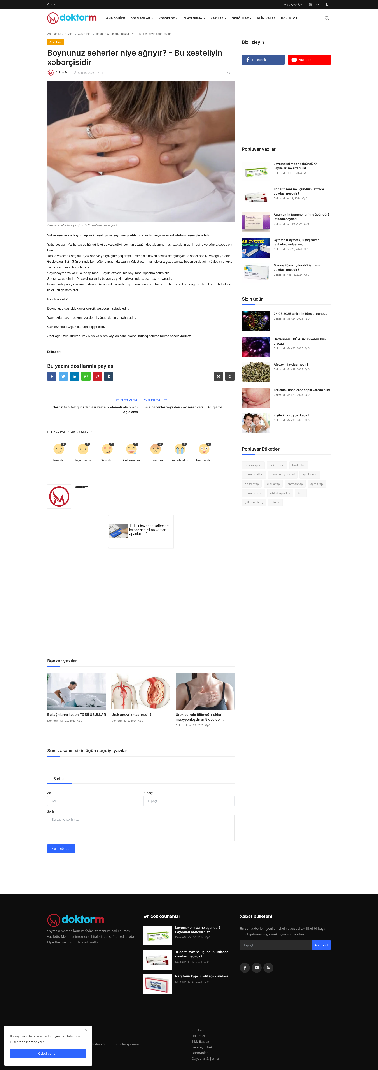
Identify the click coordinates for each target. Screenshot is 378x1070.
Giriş (285, 4)
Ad (49, 793)
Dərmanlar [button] (140, 18)
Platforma (192, 18)
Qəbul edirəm (48, 1053)
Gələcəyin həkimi (204, 1047)
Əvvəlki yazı (129, 399)
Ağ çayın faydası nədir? (291, 364)
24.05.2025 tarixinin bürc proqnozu (300, 313)
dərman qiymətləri (283, 475)
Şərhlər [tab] (60, 778)
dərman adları (254, 475)
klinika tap (273, 484)
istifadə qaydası (280, 493)
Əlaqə (51, 4)
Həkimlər (289, 18)
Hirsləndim (156, 460)
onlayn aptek (253, 465)
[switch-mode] (327, 4)
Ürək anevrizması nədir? (131, 714)
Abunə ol (321, 945)
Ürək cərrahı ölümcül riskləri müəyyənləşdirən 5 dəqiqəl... (200, 717)
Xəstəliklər (84, 34)
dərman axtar (253, 493)
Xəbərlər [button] (167, 18)
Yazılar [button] (217, 18)
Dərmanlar (200, 1053)
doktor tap (252, 484)
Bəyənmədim (83, 460)
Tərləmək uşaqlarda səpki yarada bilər (302, 390)
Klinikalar (266, 18)
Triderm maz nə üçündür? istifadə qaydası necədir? (299, 191)
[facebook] (245, 968)
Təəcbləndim (204, 460)
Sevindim (107, 460)
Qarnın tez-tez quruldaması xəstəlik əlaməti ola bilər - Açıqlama (95, 409)
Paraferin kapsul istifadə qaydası (201, 976)
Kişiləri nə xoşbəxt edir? (291, 415)
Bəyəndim (58, 460)
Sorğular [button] (240, 18)
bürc (301, 493)
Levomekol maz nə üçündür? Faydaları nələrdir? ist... (295, 166)
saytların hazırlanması (63, 428)
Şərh (50, 811)
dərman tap (295, 484)
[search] (327, 18)
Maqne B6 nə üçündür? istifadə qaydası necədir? (297, 267)
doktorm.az (277, 465)
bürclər (275, 502)
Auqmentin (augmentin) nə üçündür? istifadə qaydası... (301, 217)
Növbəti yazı (153, 399)
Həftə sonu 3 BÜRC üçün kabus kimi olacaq (300, 341)
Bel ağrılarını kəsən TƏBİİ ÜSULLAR (76, 714)
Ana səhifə (115, 18)
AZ (314, 4)
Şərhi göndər (61, 848)
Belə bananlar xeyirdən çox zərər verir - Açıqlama (183, 407)
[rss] (268, 968)
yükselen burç (254, 502)
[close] (86, 1030)
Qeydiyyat (297, 4)
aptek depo (309, 475)
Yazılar (69, 34)
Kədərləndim (180, 460)
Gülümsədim (131, 460)
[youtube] (257, 968)
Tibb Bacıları (201, 1041)
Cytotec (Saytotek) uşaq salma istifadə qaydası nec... (296, 242)
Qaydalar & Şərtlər (205, 1058)
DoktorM (81, 487)
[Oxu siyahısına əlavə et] (229, 376)
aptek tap (316, 484)
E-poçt (148, 793)
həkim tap (298, 465)
